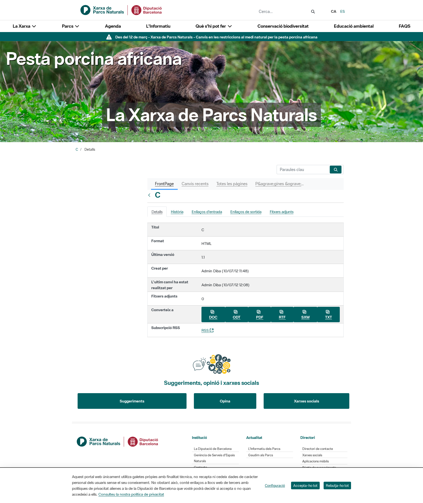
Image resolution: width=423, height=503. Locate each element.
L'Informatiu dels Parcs (264, 449)
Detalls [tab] (157, 211)
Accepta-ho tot (305, 485)
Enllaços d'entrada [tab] (207, 211)
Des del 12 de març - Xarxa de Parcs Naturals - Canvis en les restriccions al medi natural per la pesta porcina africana (216, 36)
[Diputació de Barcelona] (118, 441)
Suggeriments (132, 401)
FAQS (404, 26)
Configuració (275, 485)
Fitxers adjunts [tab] (282, 211)
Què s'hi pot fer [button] (211, 26)
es (342, 11)
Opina (225, 401)
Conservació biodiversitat (283, 26)
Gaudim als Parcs (260, 455)
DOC (213, 317)
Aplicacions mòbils (315, 461)
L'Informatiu (158, 26)
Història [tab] (177, 211)
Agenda (113, 26)
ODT (236, 317)
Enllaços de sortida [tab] (245, 211)
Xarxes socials (306, 401)
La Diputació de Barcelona (213, 449)
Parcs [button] (68, 26)
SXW (305, 317)
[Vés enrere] (150, 195)
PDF (259, 317)
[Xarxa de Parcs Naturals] (121, 9)
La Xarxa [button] (22, 26)
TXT (328, 317)
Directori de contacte (317, 449)
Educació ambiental (354, 26)
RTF (282, 317)
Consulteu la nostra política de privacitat (131, 494)
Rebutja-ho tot (337, 485)
